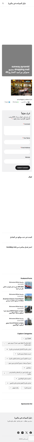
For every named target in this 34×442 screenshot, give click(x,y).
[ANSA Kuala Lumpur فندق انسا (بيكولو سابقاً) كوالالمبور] (28, 309)
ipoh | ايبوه (27, 338)
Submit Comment (22, 168)
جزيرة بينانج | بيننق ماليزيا (23, 354)
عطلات (25, 421)
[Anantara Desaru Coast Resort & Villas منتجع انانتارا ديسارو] (28, 297)
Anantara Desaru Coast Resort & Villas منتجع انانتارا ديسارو (13, 300)
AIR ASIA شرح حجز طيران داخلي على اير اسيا (13, 288)
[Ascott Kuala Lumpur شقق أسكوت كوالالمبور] (28, 321)
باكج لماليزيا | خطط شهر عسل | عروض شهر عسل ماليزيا (17, 344)
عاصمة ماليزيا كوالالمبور (23, 378)
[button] (3, 3)
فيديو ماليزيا (27, 388)
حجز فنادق (20, 421)
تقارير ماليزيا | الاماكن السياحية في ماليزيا (18, 349)
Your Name (26, 138)
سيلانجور (27, 368)
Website (27, 157)
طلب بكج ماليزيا (12, 421)
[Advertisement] (17, 25)
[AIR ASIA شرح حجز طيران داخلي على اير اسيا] (28, 285)
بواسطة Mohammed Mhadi (16, 282)
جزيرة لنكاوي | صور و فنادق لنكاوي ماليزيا (19, 358)
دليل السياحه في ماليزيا (17, 3)
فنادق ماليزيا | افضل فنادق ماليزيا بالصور (19, 383)
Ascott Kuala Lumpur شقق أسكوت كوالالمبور (15, 324)
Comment (26, 124)
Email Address (25, 147)
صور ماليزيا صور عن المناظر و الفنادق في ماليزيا (17, 373)
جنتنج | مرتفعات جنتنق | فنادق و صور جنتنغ (19, 363)
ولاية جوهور (14, 388)
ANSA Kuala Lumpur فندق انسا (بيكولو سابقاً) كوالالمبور (14, 312)
